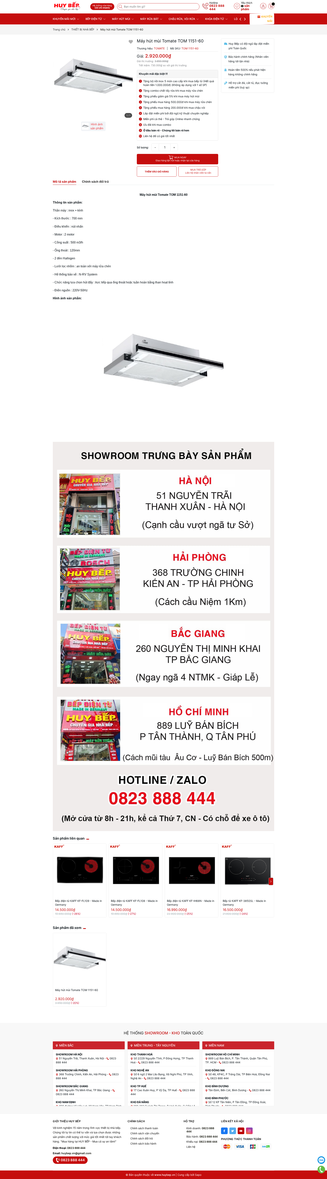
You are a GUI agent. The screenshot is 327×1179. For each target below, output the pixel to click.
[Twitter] (232, 1131)
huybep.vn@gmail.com (76, 1153)
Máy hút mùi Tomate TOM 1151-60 (76, 990)
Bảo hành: (202, 1136)
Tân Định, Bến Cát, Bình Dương (227, 1090)
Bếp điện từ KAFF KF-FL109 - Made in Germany (78, 902)
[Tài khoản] (263, 6)
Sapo (198, 1174)
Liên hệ (190, 1146)
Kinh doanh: (200, 1130)
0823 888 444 (216, 7)
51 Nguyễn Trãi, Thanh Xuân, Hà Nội (82, 1058)
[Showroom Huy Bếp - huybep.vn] (70, 6)
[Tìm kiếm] (121, 6)
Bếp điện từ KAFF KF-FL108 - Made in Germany (134, 902)
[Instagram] (249, 1131)
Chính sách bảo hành (143, 1143)
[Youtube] (241, 1131)
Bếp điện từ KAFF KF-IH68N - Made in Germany (190, 902)
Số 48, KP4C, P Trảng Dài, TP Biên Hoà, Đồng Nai (239, 1074)
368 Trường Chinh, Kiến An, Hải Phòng (83, 1074)
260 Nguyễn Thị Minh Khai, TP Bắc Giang (85, 1090)
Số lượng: (143, 147)
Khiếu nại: (201, 1141)
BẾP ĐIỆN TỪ (94, 18)
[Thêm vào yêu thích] (130, 41)
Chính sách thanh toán (144, 1128)
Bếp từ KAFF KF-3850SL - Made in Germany (244, 902)
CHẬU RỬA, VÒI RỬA (182, 18)
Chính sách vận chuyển (144, 1133)
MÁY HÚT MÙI (121, 18)
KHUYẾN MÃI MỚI (64, 18)
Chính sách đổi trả (141, 1138)
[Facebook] (224, 1131)
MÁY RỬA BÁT (149, 18)
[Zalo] (321, 1160)
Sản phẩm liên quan (69, 838)
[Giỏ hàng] (271, 6)
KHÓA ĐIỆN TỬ (215, 18)
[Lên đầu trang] (321, 1150)
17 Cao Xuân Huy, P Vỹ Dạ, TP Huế (156, 1090)
